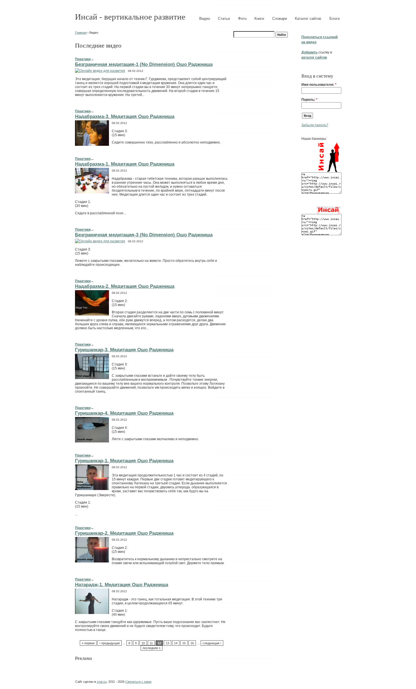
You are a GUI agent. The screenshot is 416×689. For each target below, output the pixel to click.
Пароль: (309, 100)
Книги (259, 18)
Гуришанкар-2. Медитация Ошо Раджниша (124, 533)
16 (192, 643)
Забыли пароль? (314, 125)
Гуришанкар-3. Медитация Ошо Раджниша (124, 349)
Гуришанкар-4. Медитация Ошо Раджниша (124, 413)
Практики (83, 59)
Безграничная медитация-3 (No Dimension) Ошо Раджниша (144, 234)
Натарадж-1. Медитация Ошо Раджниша (121, 584)
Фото (242, 18)
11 (151, 643)
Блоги (334, 18)
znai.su (102, 681)
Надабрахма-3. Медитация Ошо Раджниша (124, 116)
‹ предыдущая (109, 643)
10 (143, 643)
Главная (81, 32)
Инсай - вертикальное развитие (130, 16)
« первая (88, 643)
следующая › (212, 643)
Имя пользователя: (318, 85)
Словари (279, 18)
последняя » (151, 648)
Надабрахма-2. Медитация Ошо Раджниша (124, 286)
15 (184, 643)
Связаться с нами (138, 681)
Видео (204, 18)
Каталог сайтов (308, 18)
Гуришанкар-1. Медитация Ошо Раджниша (124, 460)
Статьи (224, 18)
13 (167, 643)
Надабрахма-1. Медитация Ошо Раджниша (124, 164)
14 (175, 643)
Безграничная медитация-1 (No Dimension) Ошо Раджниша (144, 64)
